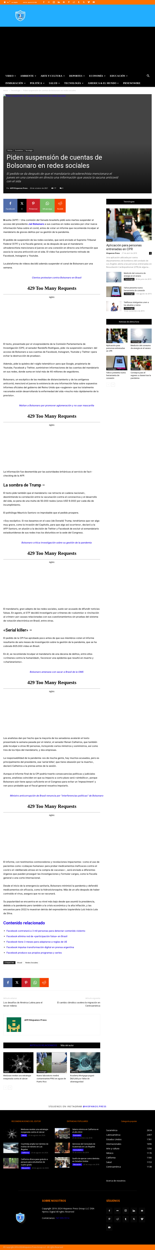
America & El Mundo (102, 83)
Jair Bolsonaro (36, 224)
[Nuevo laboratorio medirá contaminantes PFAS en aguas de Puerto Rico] (52, 1062)
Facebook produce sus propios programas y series (34, 952)
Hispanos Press (113, 253)
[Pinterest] (68, 2)
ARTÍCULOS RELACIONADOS (43, 1045)
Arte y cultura (51, 76)
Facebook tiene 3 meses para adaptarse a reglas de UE (37, 941)
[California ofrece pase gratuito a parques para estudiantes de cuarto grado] (10, 1163)
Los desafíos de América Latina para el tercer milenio (22, 1004)
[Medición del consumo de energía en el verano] (113, 277)
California (74, 1072)
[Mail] (63, 2)
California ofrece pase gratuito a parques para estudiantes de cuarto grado (34, 1162)
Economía (96, 76)
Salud (53, 83)
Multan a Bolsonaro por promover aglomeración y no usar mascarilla (56, 405)
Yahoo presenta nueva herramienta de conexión (116, 375)
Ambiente (27, 76)
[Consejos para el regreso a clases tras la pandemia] (141, 363)
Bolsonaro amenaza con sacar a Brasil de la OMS (57, 671)
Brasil (19, 962)
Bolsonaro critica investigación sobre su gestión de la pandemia (56, 542)
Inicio (5, 90)
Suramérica (19, 150)
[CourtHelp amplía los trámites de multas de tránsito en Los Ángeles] (10, 1148)
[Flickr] (48, 2)
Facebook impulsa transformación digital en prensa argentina (40, 947)
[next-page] (10, 1088)
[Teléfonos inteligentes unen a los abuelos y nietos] (113, 306)
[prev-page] (5, 1088)
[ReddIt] (44, 982)
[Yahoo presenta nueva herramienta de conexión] (113, 291)
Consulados (78, 1150)
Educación (117, 76)
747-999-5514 (62, 1218)
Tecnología (72, 83)
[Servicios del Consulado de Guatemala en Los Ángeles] (62, 1148)
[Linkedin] (58, 2)
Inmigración (14, 83)
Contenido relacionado (24, 923)
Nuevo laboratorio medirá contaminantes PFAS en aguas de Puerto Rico (51, 1078)
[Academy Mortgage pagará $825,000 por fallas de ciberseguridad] (85, 1062)
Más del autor (67, 1045)
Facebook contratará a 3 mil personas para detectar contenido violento (46, 930)
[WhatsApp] (35, 982)
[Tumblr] (78, 2)
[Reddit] (73, 2)
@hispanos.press (94, 1106)
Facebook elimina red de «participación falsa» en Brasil (37, 936)
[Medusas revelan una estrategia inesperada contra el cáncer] (18, 1062)
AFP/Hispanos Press (19, 188)
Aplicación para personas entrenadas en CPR (124, 247)
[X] (83, 2)
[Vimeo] (88, 2)
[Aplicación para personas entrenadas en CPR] (129, 224)
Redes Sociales (31, 962)
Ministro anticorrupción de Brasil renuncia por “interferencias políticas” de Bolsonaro (56, 795)
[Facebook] (43, 2)
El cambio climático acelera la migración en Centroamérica (78, 1004)
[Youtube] (93, 2)
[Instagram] (53, 2)
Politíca (36, 83)
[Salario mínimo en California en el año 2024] (62, 1133)
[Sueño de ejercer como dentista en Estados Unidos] (62, 1162)
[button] (148, 76)
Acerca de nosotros (115, 1180)
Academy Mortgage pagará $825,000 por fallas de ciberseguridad (82, 1078)
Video (9, 76)
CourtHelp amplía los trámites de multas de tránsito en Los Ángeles (34, 1147)
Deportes (75, 76)
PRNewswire (131, 83)
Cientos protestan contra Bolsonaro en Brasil (56, 277)
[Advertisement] (77, 49)
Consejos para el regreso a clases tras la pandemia (141, 375)
